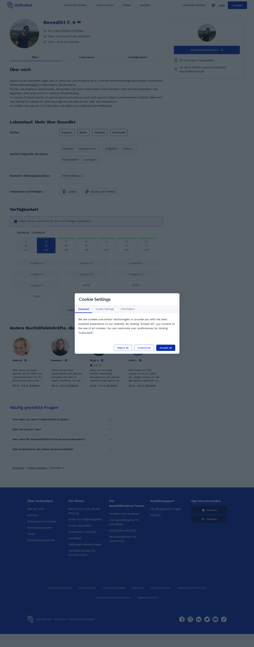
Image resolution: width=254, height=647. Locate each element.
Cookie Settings (105, 309)
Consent (83, 309)
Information (128, 309)
